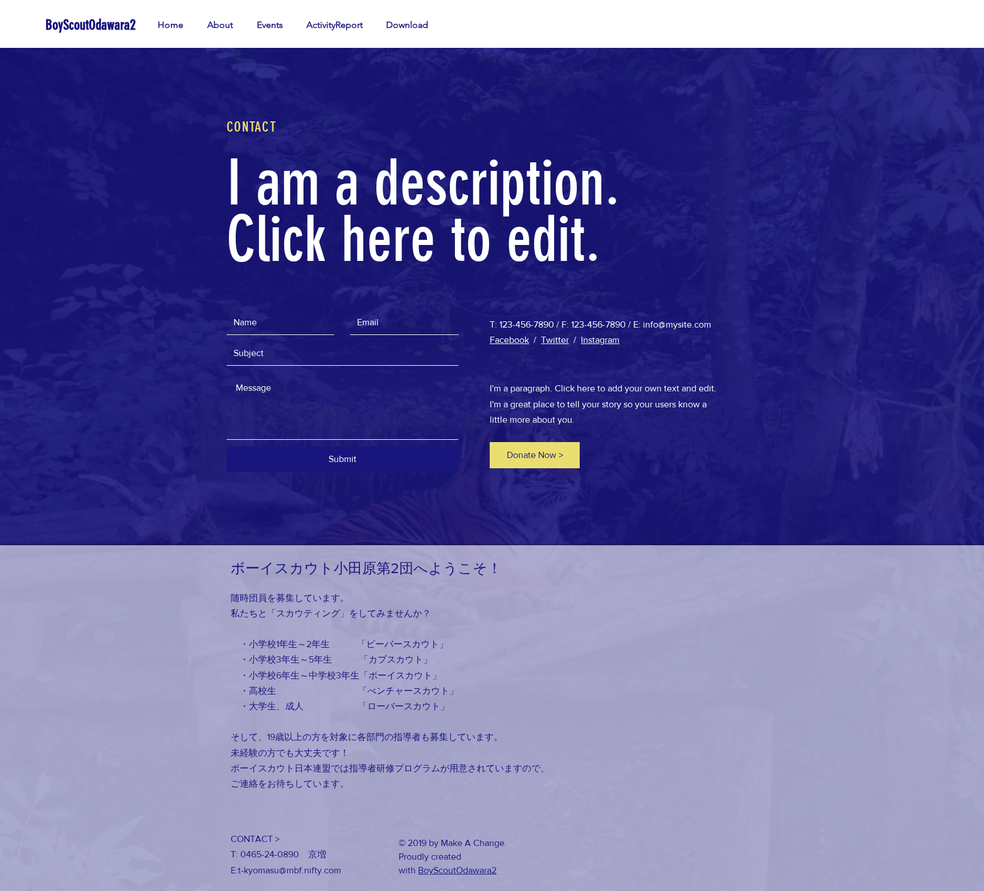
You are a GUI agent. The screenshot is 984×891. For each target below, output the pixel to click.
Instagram (600, 340)
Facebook (509, 340)
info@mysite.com (677, 324)
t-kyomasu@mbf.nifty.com (289, 870)
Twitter (555, 340)
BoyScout (437, 870)
